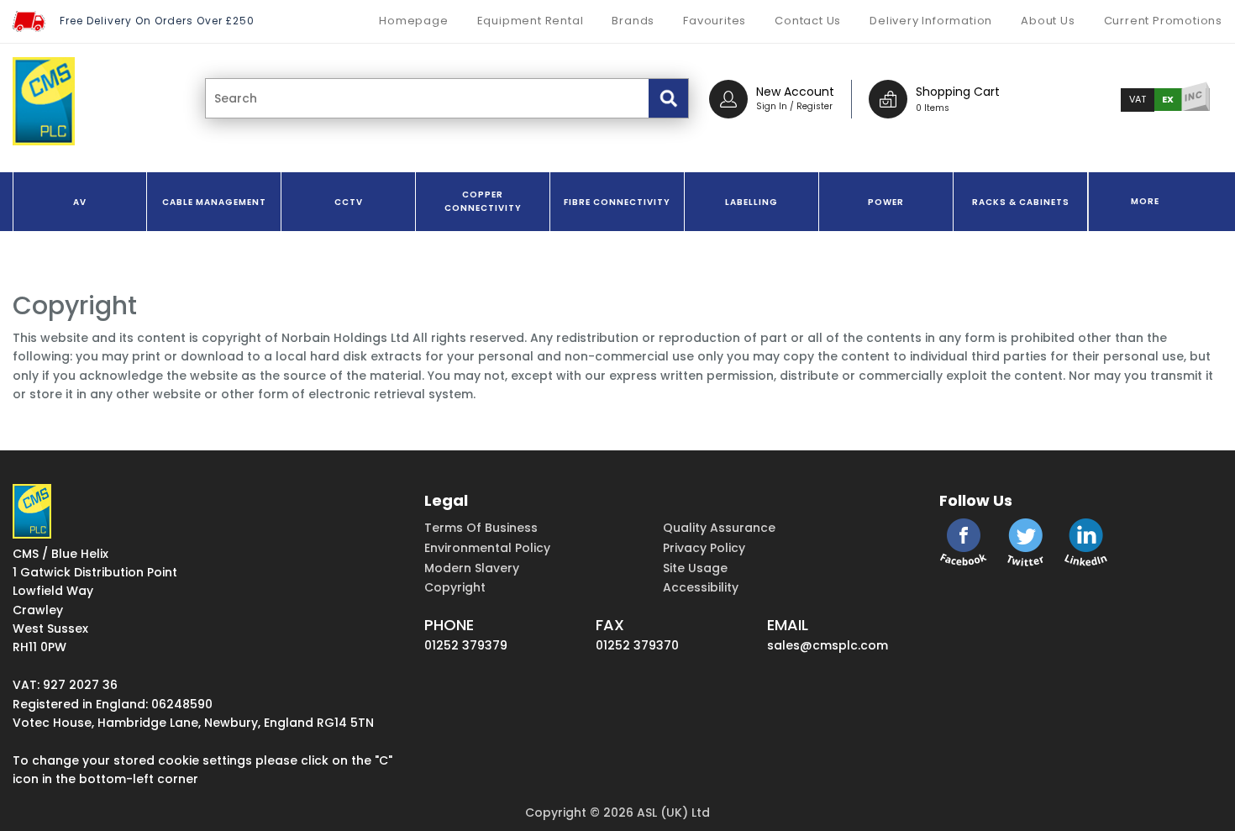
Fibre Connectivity (617, 202)
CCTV (348, 202)
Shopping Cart (958, 91)
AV (80, 202)
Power (886, 202)
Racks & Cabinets (1020, 202)
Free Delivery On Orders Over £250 (157, 20)
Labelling (751, 202)
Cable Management (214, 202)
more (1145, 201)
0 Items (932, 108)
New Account (795, 91)
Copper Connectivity (483, 201)
